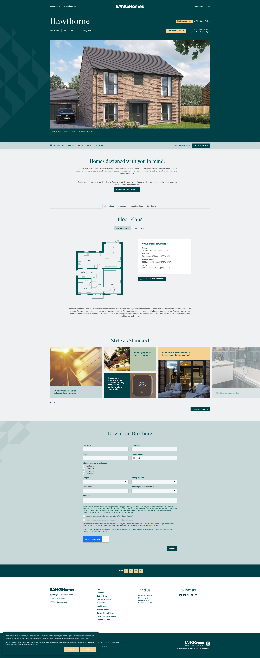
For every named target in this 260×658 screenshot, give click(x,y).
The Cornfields (203, 21)
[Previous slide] (50, 403)
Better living (102, 596)
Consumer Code (104, 599)
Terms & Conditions (105, 613)
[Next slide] (54, 403)
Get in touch (200, 145)
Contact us (198, 6)
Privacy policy (103, 609)
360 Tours (151, 206)
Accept (71, 649)
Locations (55, 6)
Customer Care (103, 620)
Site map (122, 206)
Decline (88, 649)
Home (99, 589)
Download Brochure (126, 189)
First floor (139, 228)
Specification (70, 6)
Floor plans (109, 206)
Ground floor (122, 228)
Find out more (199, 409)
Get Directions (175, 31)
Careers (100, 593)
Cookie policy (102, 606)
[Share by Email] (141, 571)
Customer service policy (107, 616)
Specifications (137, 206)
